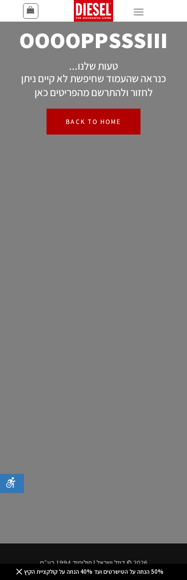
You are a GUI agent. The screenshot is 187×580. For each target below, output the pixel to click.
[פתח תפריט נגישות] (12, 483)
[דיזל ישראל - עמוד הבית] (93, 11)
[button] (30, 11)
